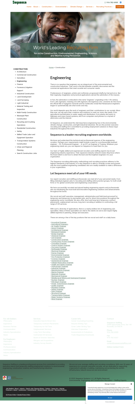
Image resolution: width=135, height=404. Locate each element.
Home (29, 7)
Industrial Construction (25, 94)
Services (37, 319)
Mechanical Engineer (59, 276)
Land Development (24, 97)
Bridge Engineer (57, 234)
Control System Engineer (60, 245)
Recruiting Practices (61, 390)
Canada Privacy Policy (23, 395)
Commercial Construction (26, 75)
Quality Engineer (57, 286)
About (16, 388)
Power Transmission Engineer (62, 284)
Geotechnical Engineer (59, 261)
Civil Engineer (56, 238)
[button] (131, 384)
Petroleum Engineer (58, 282)
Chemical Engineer (58, 236)
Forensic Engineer (58, 259)
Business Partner (10, 327)
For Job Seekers (9, 319)
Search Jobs (29, 388)
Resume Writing (39, 388)
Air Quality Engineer (58, 226)
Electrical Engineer (58, 251)
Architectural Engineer (59, 230)
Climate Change (42, 390)
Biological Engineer (58, 232)
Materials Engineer (58, 274)
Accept (110, 398)
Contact (110, 319)
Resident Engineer (58, 287)
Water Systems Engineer (60, 297)
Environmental (32, 390)
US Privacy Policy (11, 395)
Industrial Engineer (58, 268)
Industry (22, 388)
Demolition (21, 78)
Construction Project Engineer (62, 241)
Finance (20, 84)
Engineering (22, 81)
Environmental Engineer (60, 255)
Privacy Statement (110, 401)
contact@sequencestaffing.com (119, 343)
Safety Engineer (57, 289)
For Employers (9, 339)
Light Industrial (22, 103)
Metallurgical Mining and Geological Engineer (68, 278)
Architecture (21, 72)
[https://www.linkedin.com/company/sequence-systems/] (120, 2)
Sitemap (61, 388)
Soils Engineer (56, 291)
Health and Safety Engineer (61, 265)
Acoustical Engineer (58, 222)
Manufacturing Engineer (60, 270)
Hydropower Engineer (59, 266)
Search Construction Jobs (27, 153)
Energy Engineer (57, 253)
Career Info (76, 319)
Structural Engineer (58, 293)
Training (47, 388)
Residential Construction (26, 128)
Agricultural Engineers (59, 224)
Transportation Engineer (60, 295)
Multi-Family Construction (27, 112)
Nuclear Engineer (57, 280)
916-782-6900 (112, 332)
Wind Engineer (56, 299)
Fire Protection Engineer (60, 257)
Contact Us (120, 7)
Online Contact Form (115, 347)
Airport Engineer (57, 228)
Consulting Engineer (59, 243)
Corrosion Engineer (58, 247)
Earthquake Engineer (59, 249)
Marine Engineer (57, 272)
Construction (20, 69)
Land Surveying (23, 100)
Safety (19, 131)
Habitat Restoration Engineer (62, 263)
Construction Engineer (59, 240)
